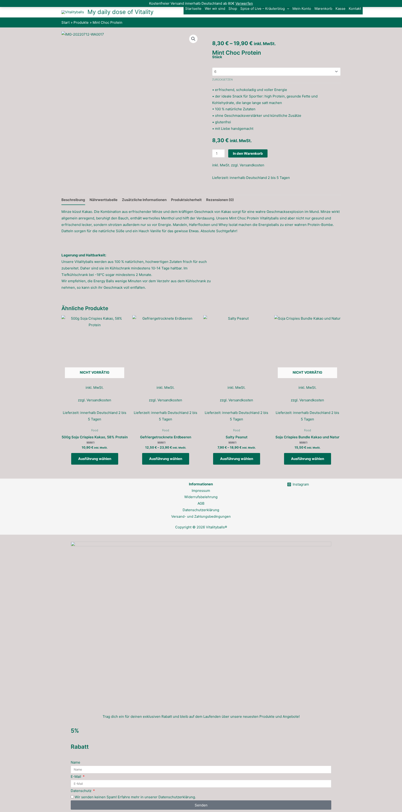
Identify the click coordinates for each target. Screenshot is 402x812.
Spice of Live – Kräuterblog (262, 8)
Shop (232, 8)
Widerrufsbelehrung (201, 497)
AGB (201, 503)
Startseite (193, 8)
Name (75, 762)
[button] (287, 8)
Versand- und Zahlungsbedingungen (201, 516)
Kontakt (355, 8)
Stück (217, 57)
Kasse (340, 8)
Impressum (201, 490)
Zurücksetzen (222, 79)
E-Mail (76, 776)
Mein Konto (301, 8)
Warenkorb (323, 8)
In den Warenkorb (248, 153)
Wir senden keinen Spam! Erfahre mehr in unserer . (135, 797)
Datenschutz (81, 791)
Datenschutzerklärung (201, 510)
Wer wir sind (215, 8)
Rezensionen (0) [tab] (220, 200)
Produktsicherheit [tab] (186, 200)
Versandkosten (252, 165)
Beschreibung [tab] (73, 200)
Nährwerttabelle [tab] (103, 200)
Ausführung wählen (94, 458)
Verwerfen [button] (244, 3)
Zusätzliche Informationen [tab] (144, 200)
